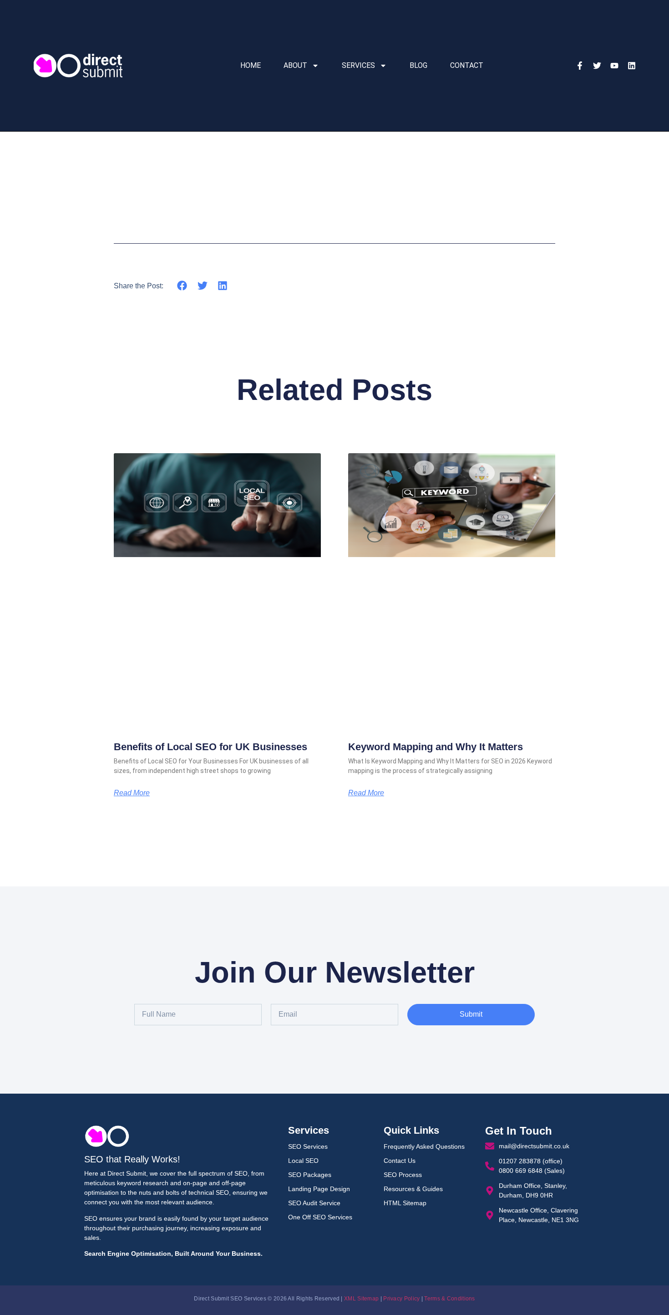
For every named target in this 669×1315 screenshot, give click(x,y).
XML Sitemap (361, 1298)
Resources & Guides (413, 1188)
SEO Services (308, 1146)
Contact (466, 65)
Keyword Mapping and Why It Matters (435, 746)
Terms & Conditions (449, 1298)
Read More (132, 793)
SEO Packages (309, 1174)
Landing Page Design (319, 1188)
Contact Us (400, 1160)
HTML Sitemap (405, 1203)
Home (250, 65)
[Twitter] (597, 65)
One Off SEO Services (320, 1217)
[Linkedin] (632, 65)
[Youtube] (614, 65)
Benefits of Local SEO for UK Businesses (210, 746)
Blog (418, 65)
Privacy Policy (401, 1298)
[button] (182, 285)
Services (358, 65)
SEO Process (403, 1174)
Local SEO (303, 1160)
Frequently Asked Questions (424, 1146)
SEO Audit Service (314, 1203)
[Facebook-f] (580, 65)
